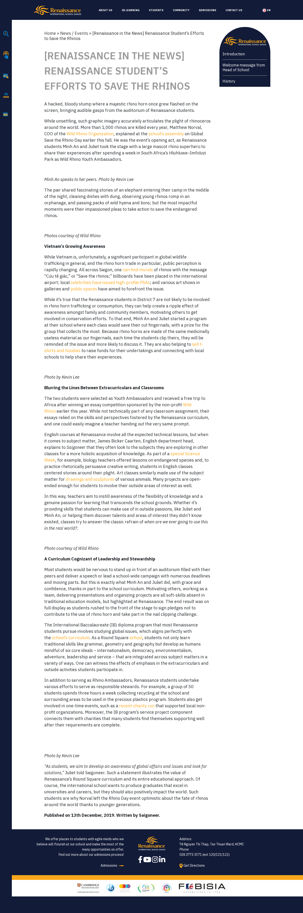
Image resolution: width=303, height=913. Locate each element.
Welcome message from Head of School (244, 67)
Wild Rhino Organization (90, 133)
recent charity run (137, 705)
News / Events (74, 33)
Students (156, 10)
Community (181, 10)
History (229, 81)
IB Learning (130, 10)
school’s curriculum (70, 637)
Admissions (207, 10)
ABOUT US (105, 10)
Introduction (234, 54)
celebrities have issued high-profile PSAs (110, 282)
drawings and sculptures (90, 479)
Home (50, 33)
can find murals (138, 269)
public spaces (84, 289)
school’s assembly (166, 133)
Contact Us (234, 10)
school (135, 637)
